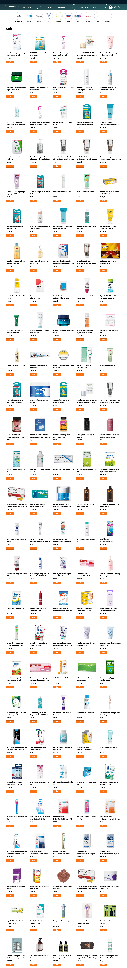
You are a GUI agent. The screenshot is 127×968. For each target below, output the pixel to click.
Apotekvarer (27, 7)
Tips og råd (106, 7)
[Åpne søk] (111, 7)
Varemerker (95, 7)
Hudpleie (49, 7)
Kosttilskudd (62, 7)
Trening (83, 7)
